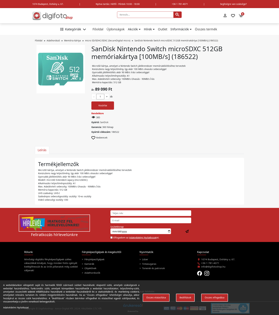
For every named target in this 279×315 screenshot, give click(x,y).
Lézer (144, 259)
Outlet (162, 29)
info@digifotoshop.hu (213, 266)
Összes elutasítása (156, 297)
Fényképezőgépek (94, 259)
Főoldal (98, 29)
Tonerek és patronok (153, 268)
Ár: (92, 89)
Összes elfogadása (214, 297)
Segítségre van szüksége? (233, 3)
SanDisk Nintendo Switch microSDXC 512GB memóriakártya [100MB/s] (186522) (176, 40)
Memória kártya (72, 40)
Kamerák (89, 263)
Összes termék (206, 29)
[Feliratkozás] (187, 231)
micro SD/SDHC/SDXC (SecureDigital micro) (107, 40)
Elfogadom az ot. (136, 237)
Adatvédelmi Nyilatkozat (142, 237)
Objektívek (90, 268)
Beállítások (185, 297)
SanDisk (104, 122)
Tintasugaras (148, 263)
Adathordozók (92, 272)
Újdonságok (116, 29)
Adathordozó (53, 40)
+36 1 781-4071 (180, 3)
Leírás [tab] (42, 150)
